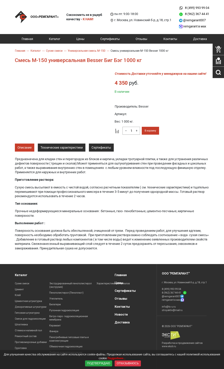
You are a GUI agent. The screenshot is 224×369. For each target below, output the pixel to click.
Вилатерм (55, 304)
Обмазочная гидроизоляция (65, 346)
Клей (18, 295)
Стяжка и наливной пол (28, 330)
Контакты (170, 39)
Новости (121, 314)
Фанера (53, 331)
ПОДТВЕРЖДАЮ (98, 363)
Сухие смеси (22, 283)
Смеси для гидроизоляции (30, 318)
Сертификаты (110, 39)
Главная (27, 39)
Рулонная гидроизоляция (64, 310)
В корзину (150, 130)
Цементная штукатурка (28, 301)
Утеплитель (56, 298)
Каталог (54, 39)
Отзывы (141, 39)
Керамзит (55, 325)
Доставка (200, 39)
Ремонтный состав (26, 336)
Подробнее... (116, 358)
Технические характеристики (61, 147)
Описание (25, 147)
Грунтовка (21, 348)
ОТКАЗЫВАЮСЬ (128, 363)
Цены (80, 39)
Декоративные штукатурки (30, 306)
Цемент (19, 289)
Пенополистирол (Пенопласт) (66, 292)
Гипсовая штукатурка (27, 312)
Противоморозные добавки (31, 342)
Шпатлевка (21, 324)
